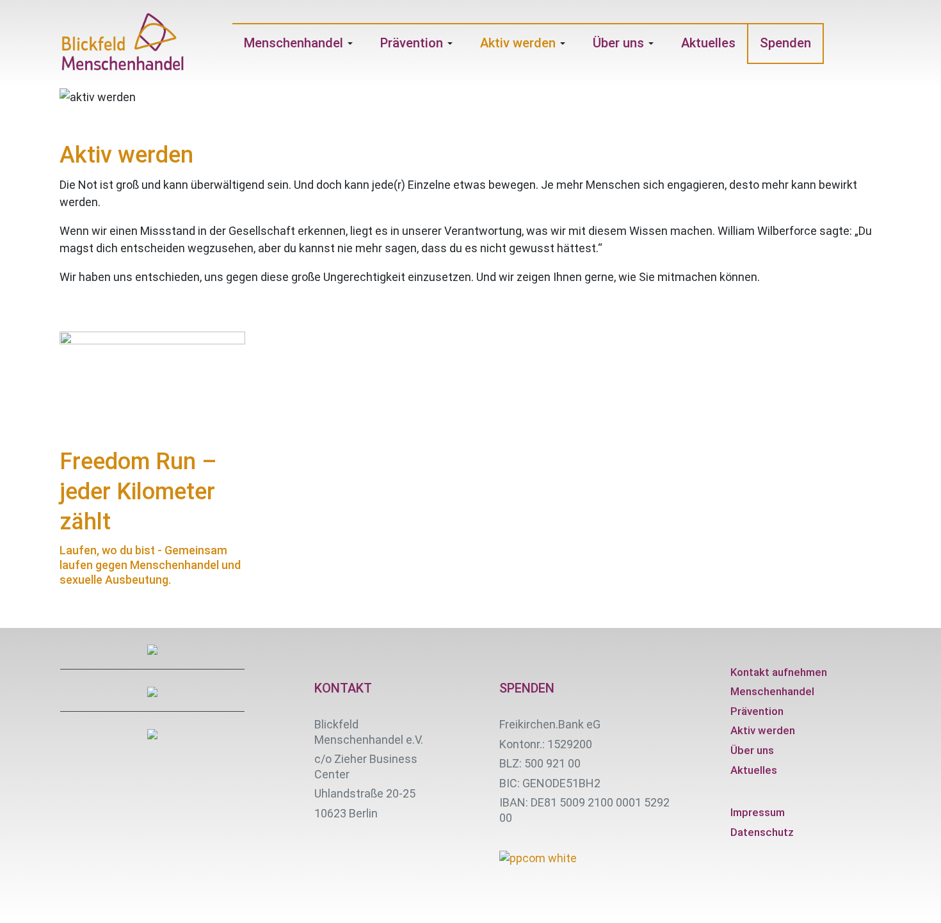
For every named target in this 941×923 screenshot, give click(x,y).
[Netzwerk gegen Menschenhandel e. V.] (123, 44)
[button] (300, 43)
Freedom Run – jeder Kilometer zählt (138, 491)
